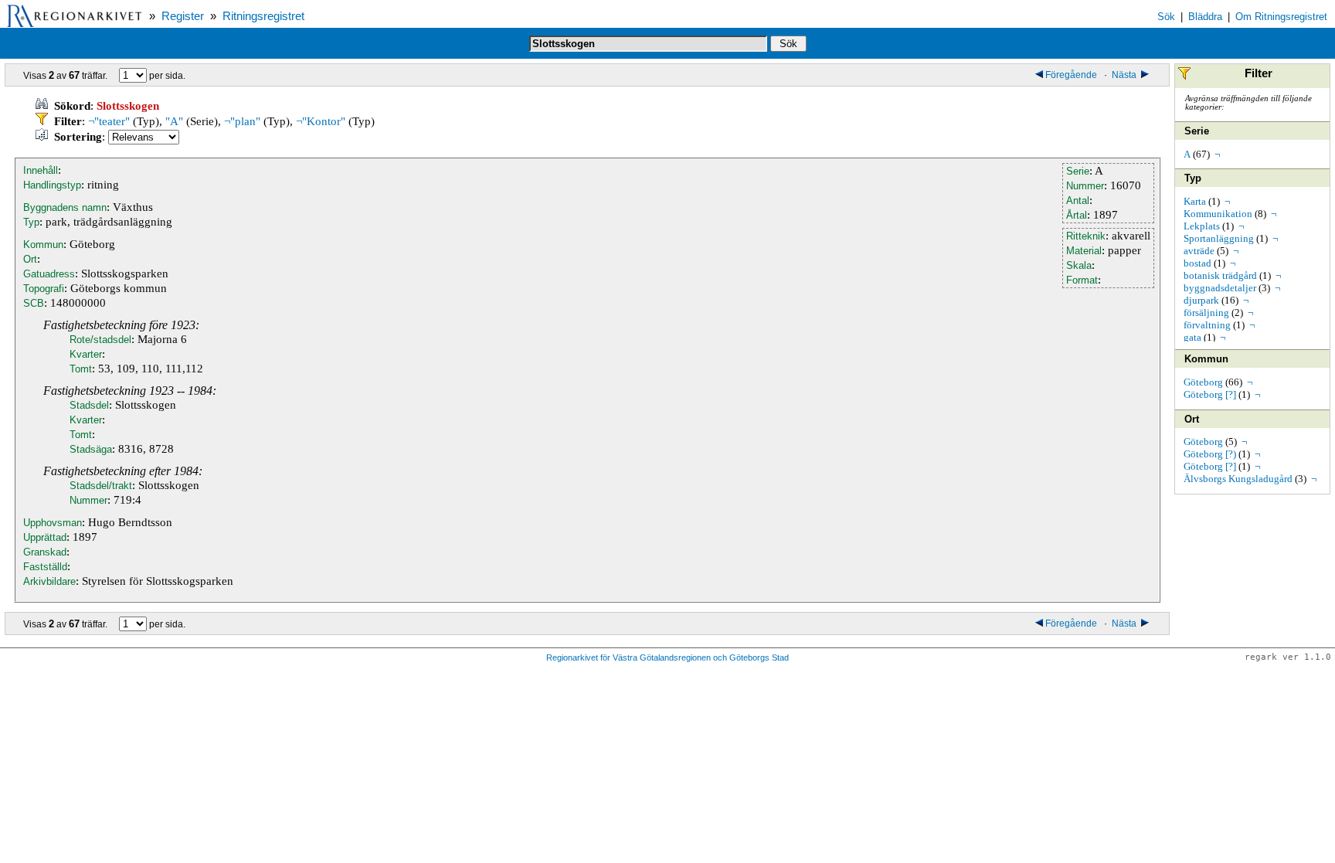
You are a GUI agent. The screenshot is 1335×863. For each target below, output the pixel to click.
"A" (174, 121)
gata (1192, 337)
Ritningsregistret (263, 16)
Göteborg (1203, 382)
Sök (1166, 16)
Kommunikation (1218, 213)
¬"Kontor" (320, 121)
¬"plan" (242, 121)
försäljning (1206, 312)
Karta (1195, 201)
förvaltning (1207, 325)
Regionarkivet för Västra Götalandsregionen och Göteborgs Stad (667, 657)
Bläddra (1205, 16)
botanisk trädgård (1220, 275)
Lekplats (1202, 226)
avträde (1199, 251)
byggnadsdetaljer (1220, 288)
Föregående (1072, 75)
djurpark (1201, 300)
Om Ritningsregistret (1281, 16)
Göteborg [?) (1210, 454)
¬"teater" (109, 121)
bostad (1197, 263)
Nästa (1125, 75)
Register (182, 16)
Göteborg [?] (1210, 394)
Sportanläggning (1219, 238)
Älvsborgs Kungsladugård (1238, 478)
